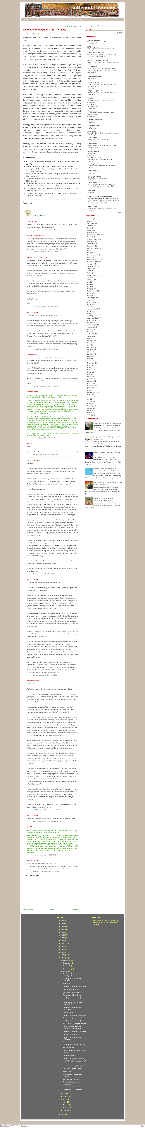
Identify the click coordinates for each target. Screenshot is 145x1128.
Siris (89, 46)
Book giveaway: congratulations (73, 1018)
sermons (90, 397)
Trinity (89, 271)
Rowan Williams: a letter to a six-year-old (107, 423)
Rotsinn (90, 99)
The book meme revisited (71, 1034)
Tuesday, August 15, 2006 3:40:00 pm (45, 675)
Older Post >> (75, 909)
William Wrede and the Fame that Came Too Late (102, 62)
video (89, 412)
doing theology (92, 320)
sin (88, 399)
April (65, 1102)
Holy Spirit (91, 241)
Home (52, 909)
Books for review (58, 20)
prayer (89, 390)
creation (90, 304)
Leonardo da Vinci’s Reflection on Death (99, 159)
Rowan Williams (92, 261)
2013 (63, 938)
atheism (90, 284)
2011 (63, 943)
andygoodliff (92, 206)
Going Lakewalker (92, 127)
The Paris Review (93, 82)
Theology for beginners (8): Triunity (75, 986)
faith (89, 338)
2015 (63, 932)
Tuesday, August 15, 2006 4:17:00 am (45, 574)
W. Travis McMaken (34, 235)
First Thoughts (92, 170)
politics (89, 388)
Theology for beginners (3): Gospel (74, 1031)
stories (89, 403)
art (88, 282)
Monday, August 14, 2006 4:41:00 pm (45, 349)
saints (89, 394)
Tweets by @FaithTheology (94, 26)
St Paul (90, 268)
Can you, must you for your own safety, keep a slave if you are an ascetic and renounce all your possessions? (102, 70)
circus (89, 300)
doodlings (90, 322)
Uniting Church (92, 275)
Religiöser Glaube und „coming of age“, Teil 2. (101, 100)
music (89, 376)
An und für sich (93, 125)
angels (89, 277)
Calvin (89, 230)
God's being (67, 983)
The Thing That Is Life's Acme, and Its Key (100, 48)
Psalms (90, 257)
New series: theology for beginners (74, 1066)
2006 (63, 958)
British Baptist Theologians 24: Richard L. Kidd (101, 208)
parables (90, 379)
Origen (89, 253)
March (65, 1105)
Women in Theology (94, 76)
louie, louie (91, 190)
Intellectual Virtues (93, 106)
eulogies (90, 336)
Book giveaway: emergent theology (74, 1024)
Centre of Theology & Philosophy (99, 196)
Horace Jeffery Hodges (35, 257)
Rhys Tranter (92, 137)
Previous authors (43, 20)
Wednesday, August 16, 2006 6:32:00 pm (47, 855)
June (65, 1096)
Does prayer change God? (72, 1068)
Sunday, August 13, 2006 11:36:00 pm (46, 230)
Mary (89, 250)
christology (91, 298)
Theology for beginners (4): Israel (74, 1021)
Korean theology (93, 248)
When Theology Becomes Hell (96, 42)
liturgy (89, 372)
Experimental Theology (95, 52)
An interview (67, 1071)
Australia (90, 225)
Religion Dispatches (94, 91)
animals (90, 280)
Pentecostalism (92, 255)
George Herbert (92, 239)
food (89, 345)
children (90, 295)
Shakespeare (92, 266)
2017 (63, 926)
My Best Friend (92, 153)
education (90, 329)
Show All (120, 212)
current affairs (92, 309)
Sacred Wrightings (94, 182)
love (89, 374)
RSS (89, 20)
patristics (90, 381)
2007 (63, 955)
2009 (63, 949)
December (67, 960)
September (67, 969)
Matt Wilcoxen (28, 20)
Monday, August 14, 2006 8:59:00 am (45, 251)
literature (90, 370)
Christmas (91, 232)
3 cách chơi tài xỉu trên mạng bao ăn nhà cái (101, 165)
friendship (90, 349)
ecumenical (91, 327)
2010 (63, 946)
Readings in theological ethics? (103, 498)
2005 (63, 1114)
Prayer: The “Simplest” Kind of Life (98, 139)
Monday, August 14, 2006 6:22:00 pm (45, 386)
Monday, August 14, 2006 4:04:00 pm (45, 307)
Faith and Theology (5, 1126)
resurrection (91, 392)
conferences (91, 302)
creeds (89, 307)
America (90, 219)
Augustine (90, 223)
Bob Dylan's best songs (71, 989)
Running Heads (93, 164)
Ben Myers (31, 392)
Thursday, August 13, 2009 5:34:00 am (46, 871)
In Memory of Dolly (93, 78)
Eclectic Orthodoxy (94, 40)
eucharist (90, 334)
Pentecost (90, 192)
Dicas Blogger (24, 1126)
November (67, 963)
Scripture (90, 264)
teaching (90, 406)
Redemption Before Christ (95, 172)
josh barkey (91, 131)
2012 (63, 940)
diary (89, 313)
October (66, 966)
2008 (63, 952)
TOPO (142, 1126)
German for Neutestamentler (97, 60)
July (64, 1093)
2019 (63, 921)
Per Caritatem (92, 144)
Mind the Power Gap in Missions (97, 178)
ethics (89, 331)
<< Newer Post (28, 909)
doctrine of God (92, 318)
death (89, 311)
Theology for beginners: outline (73, 1058)
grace (89, 352)
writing (89, 415)
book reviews (92, 291)
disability (90, 316)
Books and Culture (94, 176)
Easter (89, 237)
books (89, 293)
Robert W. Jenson (93, 259)
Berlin (89, 228)
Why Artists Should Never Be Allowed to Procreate (102, 133)
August (65, 971)
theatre (90, 408)
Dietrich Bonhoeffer (94, 235)
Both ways (90, 121)
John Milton (91, 243)
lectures (90, 365)
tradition (90, 410)
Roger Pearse (92, 66)
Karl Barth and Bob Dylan (71, 1079)
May (65, 1099)
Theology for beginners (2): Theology (44, 29)
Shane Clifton (92, 111)
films (89, 343)
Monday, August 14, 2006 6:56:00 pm (45, 438)
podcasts (90, 385)
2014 (63, 935)
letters (89, 367)
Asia (89, 221)
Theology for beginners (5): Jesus (74, 1015)
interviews (90, 363)
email (107, 922)
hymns (89, 356)
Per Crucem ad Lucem (95, 119)
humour (90, 354)
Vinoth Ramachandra (95, 105)
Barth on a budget (69, 1047)
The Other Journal (94, 158)
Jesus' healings (68, 1042)
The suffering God (69, 1055)
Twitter (89, 273)
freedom (90, 347)
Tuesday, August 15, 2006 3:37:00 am (45, 454)
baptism (90, 286)
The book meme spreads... (72, 1087)
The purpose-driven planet (72, 995)
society (89, 401)
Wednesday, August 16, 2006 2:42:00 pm (47, 821)
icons (89, 358)
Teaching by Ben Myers (76, 20)
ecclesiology (91, 325)
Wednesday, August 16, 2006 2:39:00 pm (47, 810)
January (66, 1110)
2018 (63, 923)
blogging (90, 289)
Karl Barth (90, 246)
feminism (90, 340)
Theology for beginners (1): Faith (74, 1045)
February (66, 1108)
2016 (63, 929)
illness (89, 361)
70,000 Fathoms (93, 152)
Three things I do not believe (72, 1089)
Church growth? (68, 1012)
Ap (28, 443)
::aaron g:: (30, 221)
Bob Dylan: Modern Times (71, 992)
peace (89, 383)
